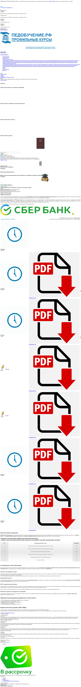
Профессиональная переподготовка (9, 63)
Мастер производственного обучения (72, 60)
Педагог (17, 61)
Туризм (46, 66)
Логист (63, 60)
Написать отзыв (11, 612)
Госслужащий (38, 64)
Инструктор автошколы (47, 60)
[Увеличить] (40, 162)
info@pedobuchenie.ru (4, 54)
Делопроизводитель (35, 60)
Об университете (6, 56)
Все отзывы (6, 612)
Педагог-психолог (46, 61)
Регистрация (5, 29)
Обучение (4, 643)
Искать (2, 153)
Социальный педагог (30, 62)
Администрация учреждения (8, 60)
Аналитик (16, 64)
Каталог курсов (5, 58)
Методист (27, 65)
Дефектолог (51, 64)
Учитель (52, 66)
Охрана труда (13, 61)
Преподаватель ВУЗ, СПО (63, 61)
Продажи (75, 61)
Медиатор (19, 65)
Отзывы (4, 67)
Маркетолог (71, 64)
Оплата (4, 679)
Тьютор (47, 62)
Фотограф (67, 66)
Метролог (8, 61)
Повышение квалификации (8, 59)
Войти (1, 29)
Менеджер (5, 61)
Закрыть (2, 11)
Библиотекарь (16, 60)
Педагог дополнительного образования (26, 61)
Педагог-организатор (38, 61)
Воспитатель (25, 60)
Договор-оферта (6, 680)
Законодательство (6, 57)
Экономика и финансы (70, 62)
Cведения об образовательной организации (11, 681)
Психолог (20, 66)
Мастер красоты (77, 64)
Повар (57, 61)
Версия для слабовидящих (7, 7)
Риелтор (23, 66)
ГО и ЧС (29, 60)
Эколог (70, 66)
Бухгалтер (21, 60)
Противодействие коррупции (8, 62)
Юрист (76, 62)
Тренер (44, 62)
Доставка (4, 678)
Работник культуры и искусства (20, 62)
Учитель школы (63, 62)
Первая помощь (52, 61)
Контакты (4, 70)
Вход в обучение (6, 69)
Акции (4, 68)
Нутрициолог (35, 65)
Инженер (41, 60)
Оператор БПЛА (41, 65)
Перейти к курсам (3, 159)
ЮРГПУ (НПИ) (52, 1)
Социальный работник (38, 62)
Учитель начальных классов (54, 62)
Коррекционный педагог (57, 60)
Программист (71, 61)
